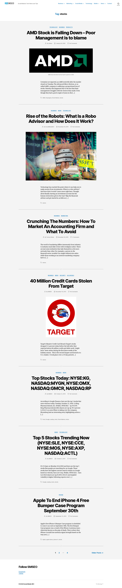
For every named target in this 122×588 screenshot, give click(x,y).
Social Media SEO (29, 584)
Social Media (78, 3)
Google (47, 419)
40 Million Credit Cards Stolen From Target (61, 283)
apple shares (49, 539)
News (102, 3)
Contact (109, 3)
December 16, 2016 (63, 237)
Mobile (96, 3)
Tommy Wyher (50, 237)
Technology (88, 3)
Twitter (21, 573)
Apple (44, 539)
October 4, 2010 (61, 458)
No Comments (73, 43)
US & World (70, 275)
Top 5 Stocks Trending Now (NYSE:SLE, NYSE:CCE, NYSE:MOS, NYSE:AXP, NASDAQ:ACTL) (61, 445)
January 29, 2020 (60, 43)
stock (56, 419)
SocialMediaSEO (50, 126)
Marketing (69, 3)
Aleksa (50, 43)
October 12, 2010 (61, 394)
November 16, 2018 (63, 126)
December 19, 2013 (61, 291)
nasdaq (52, 419)
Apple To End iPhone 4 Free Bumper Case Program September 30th (61, 505)
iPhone (61, 495)
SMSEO (50, 291)
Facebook (22, 572)
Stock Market (55, 98)
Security (63, 275)
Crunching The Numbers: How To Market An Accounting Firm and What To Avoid (61, 226)
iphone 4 (55, 539)
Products (69, 27)
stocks (61, 98)
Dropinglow (48, 98)
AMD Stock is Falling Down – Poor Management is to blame (61, 35)
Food (44, 419)
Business (60, 3)
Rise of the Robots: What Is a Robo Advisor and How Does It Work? (61, 118)
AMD (44, 98)
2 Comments (75, 237)
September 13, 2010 (61, 516)
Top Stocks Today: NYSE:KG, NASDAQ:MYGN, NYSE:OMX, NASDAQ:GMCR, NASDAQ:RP (61, 383)
